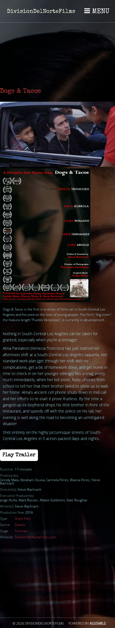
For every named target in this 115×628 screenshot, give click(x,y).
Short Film (22, 519)
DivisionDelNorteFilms (41, 12)
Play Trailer (19, 455)
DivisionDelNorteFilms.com (35, 537)
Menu (99, 11)
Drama (20, 525)
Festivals (21, 531)
